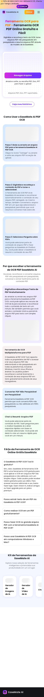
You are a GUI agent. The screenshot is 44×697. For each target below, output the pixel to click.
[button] (23, 74)
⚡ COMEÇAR (22, 6)
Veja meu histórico (22, 104)
